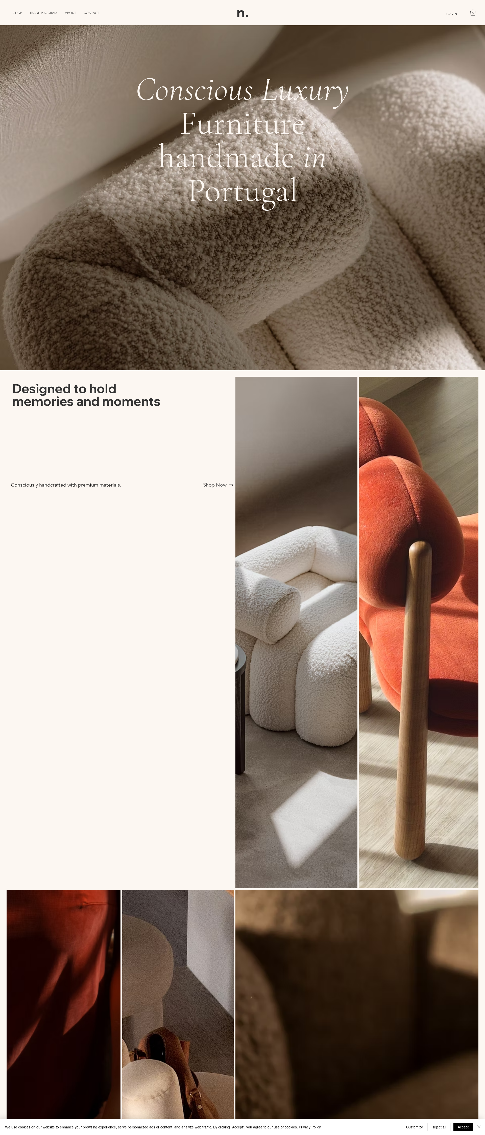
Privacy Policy (310, 1126)
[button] (472, 13)
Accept (463, 1126)
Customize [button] (414, 1126)
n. (242, 12)
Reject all (438, 1126)
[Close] (479, 1127)
